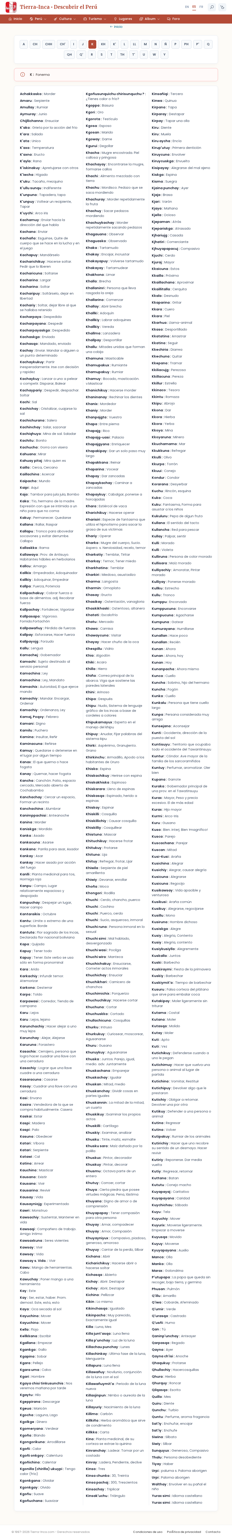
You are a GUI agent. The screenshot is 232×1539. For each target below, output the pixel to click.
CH (35, 44)
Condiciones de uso (147, 1532)
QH (69, 54)
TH (122, 54)
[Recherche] (212, 7)
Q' (81, 54)
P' (197, 44)
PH (186, 44)
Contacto (212, 1532)
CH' (62, 44)
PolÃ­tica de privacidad (184, 1532)
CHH (48, 44)
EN (187, 7)
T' (133, 54)
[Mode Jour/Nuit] (222, 7)
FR (201, 7)
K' (114, 44)
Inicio (118, 26)
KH (103, 44)
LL (134, 44)
